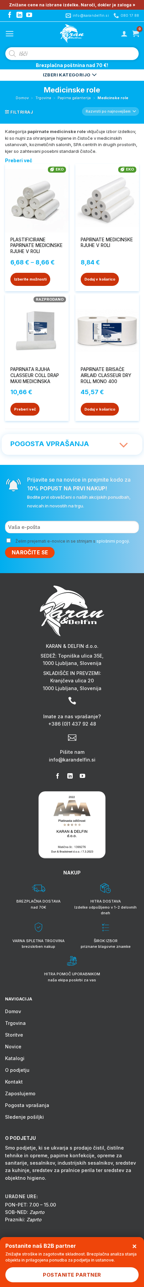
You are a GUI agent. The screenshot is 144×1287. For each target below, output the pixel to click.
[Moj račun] (124, 33)
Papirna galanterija (74, 98)
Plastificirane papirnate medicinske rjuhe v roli (36, 245)
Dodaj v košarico (99, 279)
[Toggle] (124, 445)
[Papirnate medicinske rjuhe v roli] (107, 198)
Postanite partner (72, 1275)
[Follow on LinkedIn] (19, 15)
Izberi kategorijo (67, 74)
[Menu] (9, 34)
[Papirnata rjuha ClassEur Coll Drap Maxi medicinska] (37, 328)
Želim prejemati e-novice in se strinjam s (72, 541)
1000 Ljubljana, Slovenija (72, 663)
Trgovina (43, 98)
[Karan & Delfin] (72, 33)
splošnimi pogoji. (113, 541)
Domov (22, 98)
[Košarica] (135, 33)
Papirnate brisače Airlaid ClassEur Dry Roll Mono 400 (106, 375)
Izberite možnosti (30, 279)
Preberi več (25, 409)
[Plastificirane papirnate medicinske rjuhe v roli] (37, 198)
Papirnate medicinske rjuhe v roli (107, 242)
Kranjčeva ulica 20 (72, 680)
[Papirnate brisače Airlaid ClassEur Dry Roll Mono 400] (107, 328)
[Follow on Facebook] (10, 15)
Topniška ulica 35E (80, 656)
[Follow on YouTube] (29, 15)
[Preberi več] (124, 441)
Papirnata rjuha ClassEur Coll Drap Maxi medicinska (34, 375)
